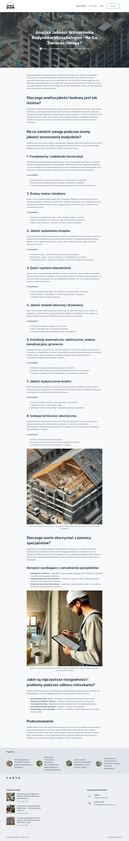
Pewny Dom (85, 48)
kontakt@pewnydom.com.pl (104, 805)
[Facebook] (7, 778)
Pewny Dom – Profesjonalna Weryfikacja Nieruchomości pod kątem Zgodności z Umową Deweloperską (52, 763)
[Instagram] (13, 778)
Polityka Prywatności (115, 837)
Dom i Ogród (77, 48)
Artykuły (69, 48)
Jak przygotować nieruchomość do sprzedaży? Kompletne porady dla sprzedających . (112, 763)
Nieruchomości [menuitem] (81, 6)
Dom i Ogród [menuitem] (93, 6)
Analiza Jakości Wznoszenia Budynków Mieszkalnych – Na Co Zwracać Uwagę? (82, 763)
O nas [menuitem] (102, 6)
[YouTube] (19, 778)
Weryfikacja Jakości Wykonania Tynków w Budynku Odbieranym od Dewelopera (23, 763)
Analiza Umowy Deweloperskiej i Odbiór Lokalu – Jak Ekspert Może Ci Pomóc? (29, 808)
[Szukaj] (122, 6)
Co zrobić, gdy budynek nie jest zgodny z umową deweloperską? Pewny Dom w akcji (28, 820)
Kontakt (113, 6)
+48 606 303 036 (100, 798)
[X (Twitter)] (10, 778)
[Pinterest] (16, 778)
